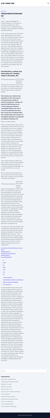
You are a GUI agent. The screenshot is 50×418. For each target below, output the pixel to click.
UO (3, 265)
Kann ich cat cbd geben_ (7, 401)
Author (3, 18)
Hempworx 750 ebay (6, 384)
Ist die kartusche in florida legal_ (9, 406)
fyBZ (4, 269)
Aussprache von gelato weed (8, 379)
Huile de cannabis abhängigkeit (10, 282)
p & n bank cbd (7, 3)
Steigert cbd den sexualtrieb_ (8, 396)
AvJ (4, 274)
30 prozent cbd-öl (5, 394)
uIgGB (4, 262)
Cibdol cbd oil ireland (6, 386)
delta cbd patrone (5, 255)
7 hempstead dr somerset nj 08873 (9, 381)
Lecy (4, 272)
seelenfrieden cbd (5, 251)
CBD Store (3, 11)
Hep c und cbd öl (7, 284)
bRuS (4, 267)
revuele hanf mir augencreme (8, 253)
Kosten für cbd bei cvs (6, 389)
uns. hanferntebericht (6, 257)
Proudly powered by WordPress (25, 415)
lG (3, 260)
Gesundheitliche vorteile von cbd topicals (13, 279)
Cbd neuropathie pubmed (7, 404)
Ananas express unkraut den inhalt (9, 399)
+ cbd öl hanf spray (7, 277)
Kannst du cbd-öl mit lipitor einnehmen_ (10, 391)
